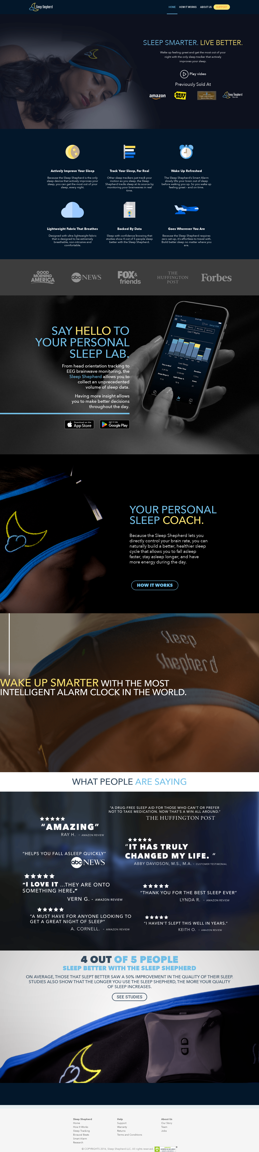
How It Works (188, 7)
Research (78, 1142)
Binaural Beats (81, 1134)
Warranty (122, 1127)
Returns (121, 1131)
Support (221, 7)
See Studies (129, 996)
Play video (197, 73)
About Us (206, 7)
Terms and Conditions (129, 1134)
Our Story (166, 1123)
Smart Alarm (80, 1138)
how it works (155, 585)
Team (164, 1127)
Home (172, 7)
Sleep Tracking (81, 1131)
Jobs (164, 1131)
